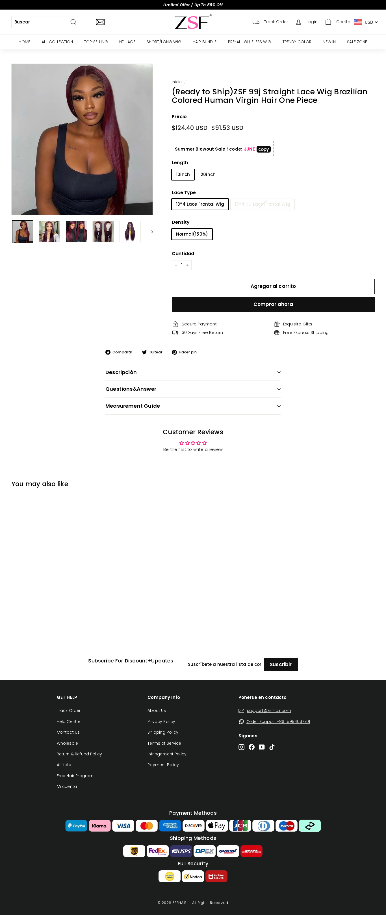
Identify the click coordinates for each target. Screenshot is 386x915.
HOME (24, 42)
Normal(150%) (192, 234)
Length (180, 162)
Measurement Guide (132, 405)
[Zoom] (82, 139)
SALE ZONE (357, 42)
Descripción (121, 372)
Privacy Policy (161, 721)
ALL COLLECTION (57, 42)
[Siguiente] (149, 231)
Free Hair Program (75, 776)
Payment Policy (163, 765)
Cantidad (183, 253)
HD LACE (127, 42)
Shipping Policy (163, 732)
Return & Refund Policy (79, 754)
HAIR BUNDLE (205, 42)
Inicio (177, 81)
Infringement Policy (167, 754)
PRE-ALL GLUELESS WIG (249, 42)
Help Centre (69, 721)
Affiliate (64, 765)
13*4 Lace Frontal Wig (200, 204)
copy (263, 149)
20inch (208, 174)
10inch (183, 174)
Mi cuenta (67, 786)
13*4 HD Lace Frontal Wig (262, 204)
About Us (157, 710)
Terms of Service (164, 743)
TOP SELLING (96, 42)
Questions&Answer (130, 388)
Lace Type (184, 192)
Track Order (69, 710)
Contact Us (68, 732)
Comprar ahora (273, 304)
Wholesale (67, 743)
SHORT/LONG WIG (164, 42)
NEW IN (329, 42)
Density (181, 222)
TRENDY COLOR (297, 42)
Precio (179, 116)
